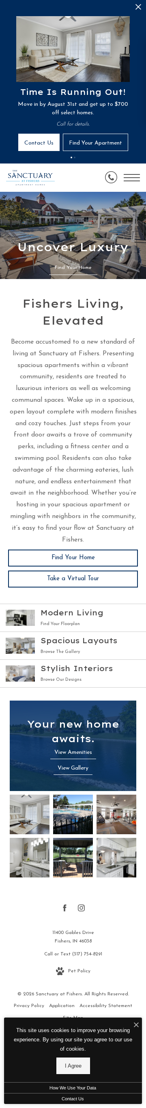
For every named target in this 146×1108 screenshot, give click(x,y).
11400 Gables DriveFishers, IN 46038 (73, 937)
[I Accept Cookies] (136, 1026)
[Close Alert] (138, 9)
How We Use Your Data (72, 1087)
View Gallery (73, 768)
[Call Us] (111, 178)
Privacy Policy (29, 1005)
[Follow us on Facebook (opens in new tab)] (64, 909)
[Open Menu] (132, 178)
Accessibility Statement (105, 1005)
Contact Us (73, 1098)
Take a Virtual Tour (73, 579)
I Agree (73, 1066)
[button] (71, 157)
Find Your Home (73, 558)
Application (62, 1005)
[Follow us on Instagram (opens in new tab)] (81, 909)
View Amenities (73, 752)
